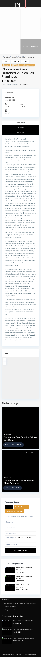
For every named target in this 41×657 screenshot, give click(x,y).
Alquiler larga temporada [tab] (14, 511)
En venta (5, 65)
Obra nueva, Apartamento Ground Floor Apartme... (20, 481)
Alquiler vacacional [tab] (21, 507)
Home (3, 56)
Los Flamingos (24, 84)
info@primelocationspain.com (13, 610)
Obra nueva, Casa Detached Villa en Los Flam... (21, 438)
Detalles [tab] (20, 132)
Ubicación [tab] (20, 128)
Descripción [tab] (20, 123)
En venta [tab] (9, 507)
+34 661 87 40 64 (10, 607)
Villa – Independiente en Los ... (23, 629)
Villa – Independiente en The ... (23, 621)
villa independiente (21, 56)
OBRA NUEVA (11, 56)
